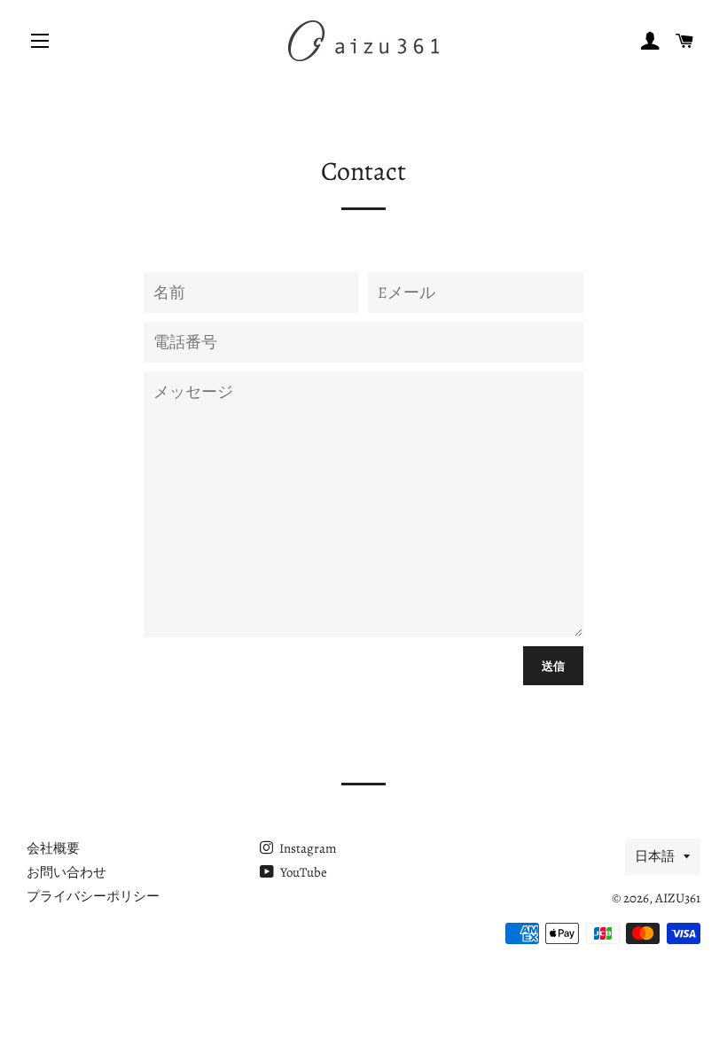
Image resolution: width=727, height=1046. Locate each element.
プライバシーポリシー (93, 896)
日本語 (655, 856)
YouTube (302, 872)
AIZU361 (677, 898)
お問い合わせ (66, 872)
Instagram (306, 848)
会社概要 (53, 848)
